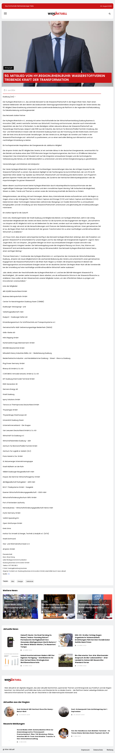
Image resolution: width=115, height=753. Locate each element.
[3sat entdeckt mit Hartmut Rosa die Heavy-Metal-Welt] (9, 711)
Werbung (110, 750)
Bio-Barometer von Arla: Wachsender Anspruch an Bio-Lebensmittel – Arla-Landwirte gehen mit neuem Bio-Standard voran (91, 659)
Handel (44, 602)
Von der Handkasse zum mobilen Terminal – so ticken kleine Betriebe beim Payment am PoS (57, 607)
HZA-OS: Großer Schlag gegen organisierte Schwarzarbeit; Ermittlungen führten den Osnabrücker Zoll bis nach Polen (92, 638)
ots (9, 574)
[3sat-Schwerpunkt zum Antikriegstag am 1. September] (64, 711)
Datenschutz (98, 750)
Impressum (85, 750)
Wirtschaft (9, 602)
